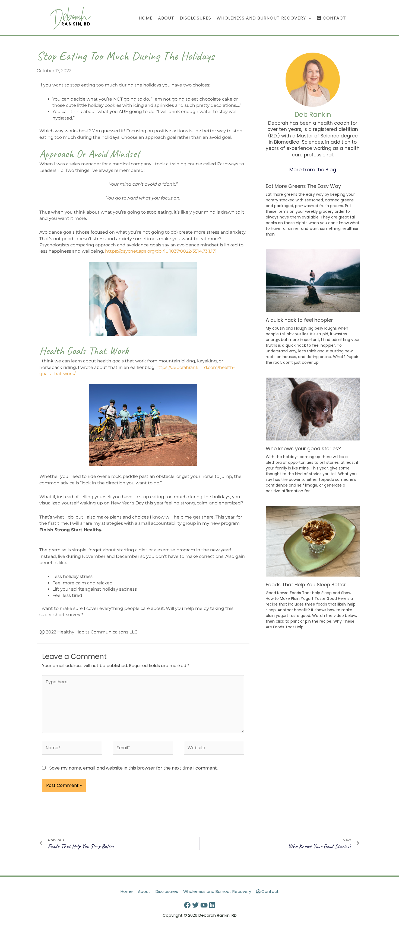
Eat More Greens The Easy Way (303, 186)
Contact (269, 891)
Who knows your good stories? (303, 448)
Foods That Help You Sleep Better (306, 584)
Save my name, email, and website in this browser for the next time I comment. (133, 768)
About (144, 891)
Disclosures (167, 891)
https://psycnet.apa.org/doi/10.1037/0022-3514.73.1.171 (161, 251)
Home (127, 891)
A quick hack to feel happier (299, 320)
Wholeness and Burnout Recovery (217, 891)
